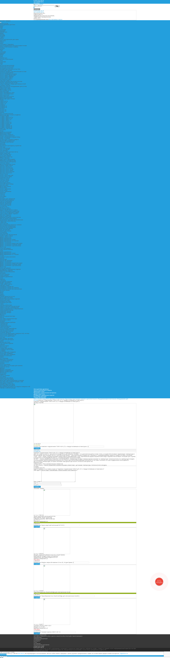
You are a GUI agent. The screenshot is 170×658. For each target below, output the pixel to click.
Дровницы (3, 313)
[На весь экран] (4, 656)
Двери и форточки (5, 237)
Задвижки (3, 374)
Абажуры (2, 273)
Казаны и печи (4, 362)
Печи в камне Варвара (7, 76)
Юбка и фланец (4, 158)
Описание (37, 450)
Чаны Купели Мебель (6, 249)
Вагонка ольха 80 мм (6, 168)
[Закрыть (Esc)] (0, 656)
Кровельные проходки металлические (11, 220)
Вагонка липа (4, 185)
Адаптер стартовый (6, 128)
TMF (1, 28)
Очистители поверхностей (8, 334)
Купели (2, 258)
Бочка (2, 291)
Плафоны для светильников (8, 234)
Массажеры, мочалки (6, 338)
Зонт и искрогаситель (6, 113)
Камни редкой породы (6, 310)
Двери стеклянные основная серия (10, 244)
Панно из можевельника (7, 271)
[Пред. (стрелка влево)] (0, 657)
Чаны (1, 250)
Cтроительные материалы (8, 162)
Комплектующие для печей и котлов (11, 81)
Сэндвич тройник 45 (6, 126)
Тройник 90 (3, 107)
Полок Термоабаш (5, 191)
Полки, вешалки (5, 274)
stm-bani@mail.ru (39, 2)
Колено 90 (3, 111)
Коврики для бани (5, 301)
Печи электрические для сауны (9, 39)
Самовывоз (79, 636)
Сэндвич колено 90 (5, 123)
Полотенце (3, 347)
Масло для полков (5, 231)
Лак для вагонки (5, 229)
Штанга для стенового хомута (9, 139)
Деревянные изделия (6, 270)
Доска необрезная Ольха (7, 164)
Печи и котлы (4, 23)
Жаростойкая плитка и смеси (9, 210)
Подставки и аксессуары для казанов (11, 365)
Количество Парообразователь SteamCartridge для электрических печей (56, 596)
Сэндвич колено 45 (5, 122)
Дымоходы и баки (5, 89)
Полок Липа (3, 187)
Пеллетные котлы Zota (7, 66)
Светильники (4, 233)
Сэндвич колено (5, 121)
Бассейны (3, 376)
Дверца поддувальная (6, 370)
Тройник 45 (3, 106)
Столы (2, 255)
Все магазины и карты (55, 19)
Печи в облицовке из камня (8, 74)
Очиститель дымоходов (7, 336)
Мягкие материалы (6, 202)
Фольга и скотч (4, 207)
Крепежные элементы (6, 134)
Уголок (2, 197)
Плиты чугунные (5, 375)
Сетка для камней (5, 155)
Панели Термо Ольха (6, 165)
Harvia (2, 38)
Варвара (2, 31)
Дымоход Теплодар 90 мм (8, 160)
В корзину (37, 448)
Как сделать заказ (54, 636)
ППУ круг (2, 147)
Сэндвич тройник (5, 124)
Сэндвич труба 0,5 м (6, 118)
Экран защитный (5, 153)
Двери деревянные (5, 238)
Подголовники (4, 275)
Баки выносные (4, 95)
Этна (1, 55)
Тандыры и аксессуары (7, 349)
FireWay (2, 48)
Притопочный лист (5, 154)
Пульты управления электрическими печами (13, 45)
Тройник (2, 105)
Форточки (3, 247)
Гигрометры (3, 325)
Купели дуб (3, 259)
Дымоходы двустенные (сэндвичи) (10, 115)
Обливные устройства (6, 286)
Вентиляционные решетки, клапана (10, 225)
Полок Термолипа (5, 189)
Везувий (2, 36)
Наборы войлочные (6, 305)
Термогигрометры (5, 326)
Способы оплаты (65, 636)
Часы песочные (4, 327)
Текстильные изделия (6, 343)
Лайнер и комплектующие (8, 388)
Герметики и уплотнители (8, 221)
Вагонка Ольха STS (6, 166)
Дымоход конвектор (6, 157)
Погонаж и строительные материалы (45, 393)
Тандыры (2, 351)
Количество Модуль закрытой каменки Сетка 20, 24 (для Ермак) (53, 562)
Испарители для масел (7, 339)
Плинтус (2, 194)
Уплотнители (4, 223)
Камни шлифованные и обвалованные (11, 309)
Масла (2, 317)
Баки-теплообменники (7, 94)
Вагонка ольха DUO (6, 173)
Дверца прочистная (6, 372)
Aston (1, 26)
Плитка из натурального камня (9, 212)
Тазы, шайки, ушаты (6, 284)
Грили (2, 357)
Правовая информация (41, 638)
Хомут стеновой (5, 138)
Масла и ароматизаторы (7, 316)
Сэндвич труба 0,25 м (6, 117)
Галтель (2, 195)
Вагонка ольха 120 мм (6, 169)
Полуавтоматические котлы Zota (10, 69)
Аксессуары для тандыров (8, 352)
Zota (1, 60)
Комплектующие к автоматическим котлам (13, 71)
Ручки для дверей (5, 248)
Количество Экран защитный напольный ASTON (48, 525)
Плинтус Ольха (4, 179)
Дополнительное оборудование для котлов (13, 86)
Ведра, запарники (5, 283)
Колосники (3, 373)
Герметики (3, 222)
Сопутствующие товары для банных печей (13, 84)
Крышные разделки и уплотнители (10, 217)
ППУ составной (4, 149)
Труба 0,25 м (4, 101)
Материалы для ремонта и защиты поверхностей (15, 386)
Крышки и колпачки (6, 355)
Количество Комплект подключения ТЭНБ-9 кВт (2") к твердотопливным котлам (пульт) (60, 446)
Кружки (2, 295)
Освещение (3, 232)
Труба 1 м (3, 103)
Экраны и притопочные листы (9, 152)
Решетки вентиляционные (8, 227)
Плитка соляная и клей (7, 330)
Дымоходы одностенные (7, 99)
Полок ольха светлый (6, 175)
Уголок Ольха (4, 181)
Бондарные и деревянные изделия (10, 269)
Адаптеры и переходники (7, 159)
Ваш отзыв (37, 481)
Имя (35, 483)
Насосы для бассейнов (7, 379)
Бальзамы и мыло (5, 320)
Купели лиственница (6, 260)
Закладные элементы (6, 383)
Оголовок (3, 129)
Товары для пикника (6, 348)
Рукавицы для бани (6, 302)
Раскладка (3, 196)
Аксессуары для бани (6, 297)
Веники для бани (5, 342)
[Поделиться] (2, 656)
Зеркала (2, 279)
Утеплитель (3, 206)
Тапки (2, 304)
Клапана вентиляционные (8, 226)
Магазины (37, 3)
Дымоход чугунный (5, 132)
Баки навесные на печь (7, 96)
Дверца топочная (5, 369)
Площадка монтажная (6, 142)
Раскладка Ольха (5, 183)
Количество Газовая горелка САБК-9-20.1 (46, 632)
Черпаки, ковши (4, 285)
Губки (1, 341)
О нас (35, 642)
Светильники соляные (6, 331)
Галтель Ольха (4, 180)
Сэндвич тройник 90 (6, 127)
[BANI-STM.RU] (38, 4)
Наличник (3, 192)
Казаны (2, 363)
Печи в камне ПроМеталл (7, 75)
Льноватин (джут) (5, 208)
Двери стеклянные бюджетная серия (11, 243)
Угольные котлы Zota (6, 68)
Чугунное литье (4, 367)
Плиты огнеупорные (6, 201)
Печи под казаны (5, 364)
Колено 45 (3, 110)
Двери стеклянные (5, 242)
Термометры (4, 323)
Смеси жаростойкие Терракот (9, 213)
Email (36, 485)
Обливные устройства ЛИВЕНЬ (9, 288)
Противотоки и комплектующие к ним (11, 381)
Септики (2, 337)
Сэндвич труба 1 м (5, 120)
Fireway (2, 34)
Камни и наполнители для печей (9, 306)
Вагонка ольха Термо (6, 170)
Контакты (36, 9)
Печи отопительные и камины (9, 47)
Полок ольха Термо (6, 176)
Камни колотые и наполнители (9, 307)
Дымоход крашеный (6, 97)
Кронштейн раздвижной (7, 141)
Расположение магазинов (41, 645)
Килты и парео (4, 346)
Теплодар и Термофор (7, 44)
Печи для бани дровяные (41, 389)
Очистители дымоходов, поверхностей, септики (14, 333)
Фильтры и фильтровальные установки (12, 380)
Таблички (3, 280)
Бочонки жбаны (5, 290)
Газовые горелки (5, 85)
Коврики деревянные (6, 276)
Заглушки (3, 144)
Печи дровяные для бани (7, 24)
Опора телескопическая (7, 136)
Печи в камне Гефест (6, 78)
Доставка (73, 636)
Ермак (2, 33)
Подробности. (123, 653)
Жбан (1, 292)
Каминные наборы (5, 311)
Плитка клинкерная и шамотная (9, 211)
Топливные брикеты (6, 360)
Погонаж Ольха (4, 163)
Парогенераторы (5, 87)
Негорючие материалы (7, 200)
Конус (2, 131)
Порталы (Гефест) (5, 80)
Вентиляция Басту (5, 90)
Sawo (1, 43)
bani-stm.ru (21, 653)
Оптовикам (37, 643)
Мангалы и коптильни (6, 359)
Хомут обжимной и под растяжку (10, 137)
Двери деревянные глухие (8, 239)
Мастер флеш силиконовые (8, 218)
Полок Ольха (4, 174)
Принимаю (3, 654)
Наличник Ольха (5, 178)
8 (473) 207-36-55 (39, 11)
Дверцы (2, 368)
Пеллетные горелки (6, 70)
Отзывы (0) (37, 451)
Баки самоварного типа (7, 92)
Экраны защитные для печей (8, 82)
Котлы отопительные (6, 59)
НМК (1, 27)
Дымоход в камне (5, 133)
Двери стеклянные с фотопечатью (10, 246)
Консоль (2, 143)
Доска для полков (5, 186)
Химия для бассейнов (6, 378)
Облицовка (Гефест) (6, 79)
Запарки (2, 321)
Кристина (3, 40)
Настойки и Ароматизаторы (8, 318)
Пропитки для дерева (6, 228)
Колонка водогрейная (6, 73)
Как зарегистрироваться (41, 636)
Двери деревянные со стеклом (9, 241)
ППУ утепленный (5, 148)
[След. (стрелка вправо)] (2, 657)
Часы (1, 278)
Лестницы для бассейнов (7, 385)
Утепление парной (5, 205)
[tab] (85, 450)
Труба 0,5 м (3, 102)
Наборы (2, 344)
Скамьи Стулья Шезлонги (7, 257)
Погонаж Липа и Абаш (6, 184)
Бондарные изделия (6, 281)
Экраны (2, 315)
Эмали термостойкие (6, 236)
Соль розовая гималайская (8, 328)
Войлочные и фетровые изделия (10, 299)
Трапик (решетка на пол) (7, 296)
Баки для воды (4, 91)
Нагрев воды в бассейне (7, 384)
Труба (2, 100)
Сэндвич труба (4, 116)
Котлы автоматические (7, 65)
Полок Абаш (3, 190)
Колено (2, 108)
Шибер (2, 112)
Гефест (2, 37)
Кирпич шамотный (5, 204)
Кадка (2, 294)
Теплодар (3, 29)
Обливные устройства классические (11, 289)
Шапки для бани (5, 300)
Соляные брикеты (5, 332)
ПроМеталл (3, 32)
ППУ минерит (4, 150)
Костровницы (4, 358)
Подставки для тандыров (7, 354)
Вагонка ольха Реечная (7, 171)
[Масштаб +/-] (6, 656)
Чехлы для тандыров (6, 353)
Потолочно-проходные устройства (10, 145)
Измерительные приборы (7, 322)
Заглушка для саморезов (7, 199)
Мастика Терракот (5, 215)
